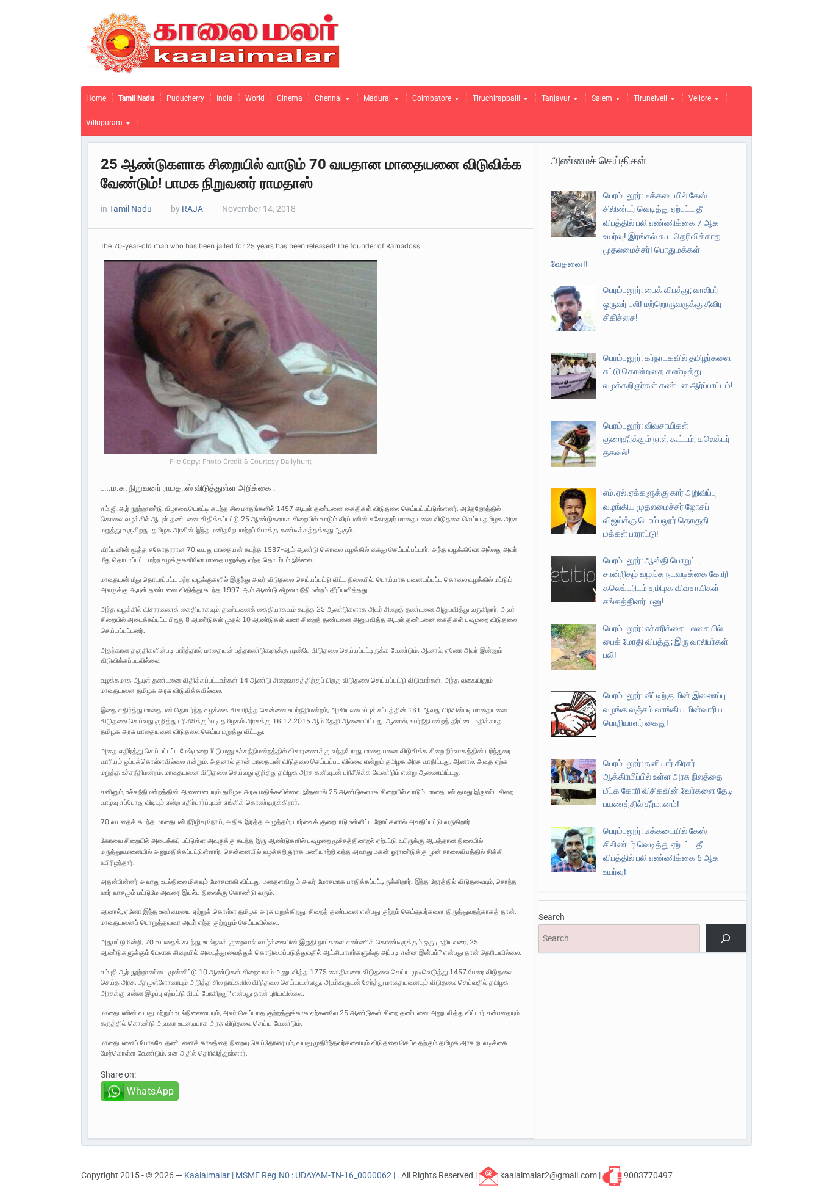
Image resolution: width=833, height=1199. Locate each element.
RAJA (192, 209)
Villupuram (102, 125)
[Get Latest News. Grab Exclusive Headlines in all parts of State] (213, 42)
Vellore (697, 101)
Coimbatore (429, 101)
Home (96, 98)
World (255, 98)
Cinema (289, 98)
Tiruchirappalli (494, 101)
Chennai (326, 101)
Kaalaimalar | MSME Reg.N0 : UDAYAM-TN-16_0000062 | (290, 1175)
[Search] (726, 938)
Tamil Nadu (136, 98)
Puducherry (185, 98)
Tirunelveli (648, 101)
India (224, 98)
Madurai (375, 101)
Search (551, 917)
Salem (599, 101)
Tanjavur (553, 101)
